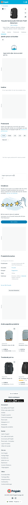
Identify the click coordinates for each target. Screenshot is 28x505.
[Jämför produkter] (25, 16)
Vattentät (23, 276)
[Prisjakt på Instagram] (15, 498)
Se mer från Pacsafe (6, 285)
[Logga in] (26, 2)
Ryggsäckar (5, 5)
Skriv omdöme (14, 25)
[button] (4, 8)
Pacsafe (14, 267)
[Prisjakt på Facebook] (12, 498)
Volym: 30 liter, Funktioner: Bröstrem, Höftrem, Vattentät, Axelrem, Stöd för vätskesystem (14, 28)
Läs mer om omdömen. (12, 193)
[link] (9, 339)
